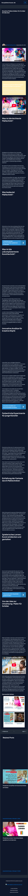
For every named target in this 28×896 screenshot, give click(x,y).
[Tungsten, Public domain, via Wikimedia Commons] (14, 884)
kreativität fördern (7, 818)
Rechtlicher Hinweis (14, 890)
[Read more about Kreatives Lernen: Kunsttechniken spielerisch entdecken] (15, 829)
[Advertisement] (14, 29)
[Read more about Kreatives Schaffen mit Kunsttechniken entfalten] (15, 776)
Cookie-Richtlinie (14, 888)
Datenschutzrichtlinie (14, 892)
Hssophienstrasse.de (8, 2)
